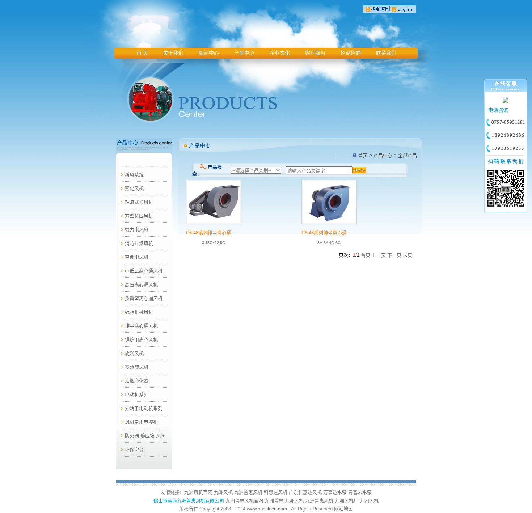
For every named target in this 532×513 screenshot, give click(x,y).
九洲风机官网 (198, 492)
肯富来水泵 (360, 492)
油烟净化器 (136, 380)
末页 (407, 255)
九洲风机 (223, 492)
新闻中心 (209, 53)
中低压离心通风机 (143, 271)
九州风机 (369, 500)
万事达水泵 (335, 492)
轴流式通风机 (139, 202)
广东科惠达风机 (305, 492)
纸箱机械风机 (139, 312)
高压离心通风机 (141, 284)
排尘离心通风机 (141, 325)
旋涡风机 (134, 353)
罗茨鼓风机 (136, 367)
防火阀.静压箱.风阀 (145, 435)
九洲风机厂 (346, 500)
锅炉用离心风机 (141, 339)
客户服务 (315, 53)
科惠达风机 (275, 492)
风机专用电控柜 (141, 422)
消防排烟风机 (139, 243)
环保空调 (134, 449)
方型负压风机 (139, 216)
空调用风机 (136, 257)
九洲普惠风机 (248, 492)
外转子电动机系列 (143, 408)
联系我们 (386, 53)
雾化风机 (134, 188)
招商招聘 (351, 53)
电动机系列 (136, 394)
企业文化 (280, 53)
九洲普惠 (274, 500)
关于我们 (173, 53)
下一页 (394, 255)
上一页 (379, 255)
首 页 (142, 53)
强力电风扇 (136, 229)
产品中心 (244, 53)
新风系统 (134, 174)
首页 (363, 155)
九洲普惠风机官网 (244, 500)
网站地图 (343, 509)
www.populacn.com (267, 509)
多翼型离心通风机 (143, 298)
